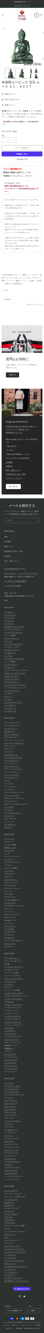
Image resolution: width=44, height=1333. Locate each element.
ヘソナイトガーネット (12, 1121)
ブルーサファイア (11, 1104)
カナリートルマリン (11, 734)
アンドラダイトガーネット (14, 659)
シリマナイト (9, 859)
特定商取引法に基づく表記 (16, 474)
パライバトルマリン (11, 1040)
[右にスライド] (41, 74)
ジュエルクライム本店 (12, 586)
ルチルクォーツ (10, 1235)
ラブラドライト (10, 1223)
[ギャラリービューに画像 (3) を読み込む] (33, 73)
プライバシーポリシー (14, 478)
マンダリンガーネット (12, 1162)
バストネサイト (10, 1031)
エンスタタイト (10, 705)
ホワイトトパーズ (11, 1150)
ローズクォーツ (10, 1269)
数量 (3, 136)
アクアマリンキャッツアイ (14, 627)
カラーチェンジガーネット (14, 743)
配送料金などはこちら (14, 432)
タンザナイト (9, 938)
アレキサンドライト (11, 650)
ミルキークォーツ (11, 1171)
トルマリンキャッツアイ (13, 993)
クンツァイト (9, 807)
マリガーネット (10, 1159)
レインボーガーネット (12, 1246)
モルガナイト (9, 1203)
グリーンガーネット (11, 958)
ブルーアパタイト (11, 1101)
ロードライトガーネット (13, 1278)
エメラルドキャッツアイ (13, 702)
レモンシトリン (10, 1264)
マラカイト (8, 1165)
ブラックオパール (11, 1089)
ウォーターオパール (11, 691)
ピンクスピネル (10, 1063)
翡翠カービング (10, 848)
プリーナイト (9, 1098)
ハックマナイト (10, 1034)
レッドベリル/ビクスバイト (14, 1261)
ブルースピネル (10, 1109)
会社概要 (9, 462)
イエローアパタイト (11, 676)
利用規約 (9, 466)
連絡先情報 (19, 1328)
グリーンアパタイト (11, 761)
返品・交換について (13, 470)
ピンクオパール (10, 1054)
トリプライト (9, 984)
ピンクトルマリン (11, 1066)
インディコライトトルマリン (15, 685)
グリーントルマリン (11, 775)
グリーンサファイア (11, 766)
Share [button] (6, 290)
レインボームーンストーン (14, 1249)
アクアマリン (9, 624)
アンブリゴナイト (11, 665)
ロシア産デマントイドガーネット (16, 1281)
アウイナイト (9, 618)
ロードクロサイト (11, 1272)
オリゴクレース (10, 711)
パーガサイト (9, 1002)
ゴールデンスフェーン (12, 813)
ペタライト (8, 1124)
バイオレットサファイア (13, 1005)
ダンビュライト (10, 944)
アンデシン (8, 656)
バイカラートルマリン (12, 1016)
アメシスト (8, 641)
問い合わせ (13, 486)
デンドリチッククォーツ (13, 967)
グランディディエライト (13, 758)
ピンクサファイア (11, 1060)
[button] (2, 15)
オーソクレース (10, 708)
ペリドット (8, 1136)
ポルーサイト (9, 1141)
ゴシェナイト (9, 816)
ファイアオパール (11, 1069)
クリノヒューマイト (11, 795)
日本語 (32, 1310)
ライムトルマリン (11, 1214)
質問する (12, 375)
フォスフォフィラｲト (12, 1086)
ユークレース (9, 1211)
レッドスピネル (10, 1258)
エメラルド (8, 699)
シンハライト (9, 871)
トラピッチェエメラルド (13, 979)
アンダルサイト (10, 653)
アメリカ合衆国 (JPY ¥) (14, 1310)
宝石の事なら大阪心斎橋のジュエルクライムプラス (21, 1322)
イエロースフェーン (11, 682)
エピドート (8, 697)
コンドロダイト (10, 825)
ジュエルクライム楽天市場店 (15, 581)
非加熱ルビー (9, 1048)
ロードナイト (9, 1275)
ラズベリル (8, 1217)
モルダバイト (9, 1205)
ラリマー (7, 1229)
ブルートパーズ (10, 1112)
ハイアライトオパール (12, 1022)
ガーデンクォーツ (11, 729)
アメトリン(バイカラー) (13, 644)
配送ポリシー (10, 1328)
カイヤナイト (9, 731)
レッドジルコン (10, 1255)
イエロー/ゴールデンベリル (14, 673)
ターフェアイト (10, 926)
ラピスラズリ (9, 1220)
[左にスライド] (2, 74)
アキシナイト (9, 621)
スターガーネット (11, 880)
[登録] (37, 520)
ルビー (6, 1237)
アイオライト (9, 612)
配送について (9, 546)
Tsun (41, 304)
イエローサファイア (11, 679)
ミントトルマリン (11, 1191)
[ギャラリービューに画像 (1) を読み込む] (10, 73)
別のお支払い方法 (22, 159)
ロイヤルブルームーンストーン (16, 1267)
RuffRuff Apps (33, 304)
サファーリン (9, 839)
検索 (5, 537)
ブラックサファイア (11, 1092)
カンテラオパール (11, 755)
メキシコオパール (11, 1200)
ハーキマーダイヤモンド (13, 999)
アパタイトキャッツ (11, 638)
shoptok (7, 299)
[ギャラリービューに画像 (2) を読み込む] (22, 73)
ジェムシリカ (9, 851)
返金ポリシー (15, 1325)
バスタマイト (9, 1028)
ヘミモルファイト (11, 1130)
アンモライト (9, 667)
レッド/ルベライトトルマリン (15, 1252)
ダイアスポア (9, 929)
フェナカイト (9, 1083)
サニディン (8, 827)
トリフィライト (10, 981)
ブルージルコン (10, 1107)
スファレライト (10, 903)
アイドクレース (10, 615)
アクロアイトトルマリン (13, 633)
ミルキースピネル (11, 1173)
